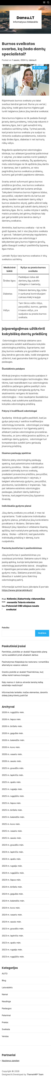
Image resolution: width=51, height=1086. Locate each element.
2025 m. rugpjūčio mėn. (13, 796)
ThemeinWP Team (35, 1074)
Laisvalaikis (7, 987)
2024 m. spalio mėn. (11, 859)
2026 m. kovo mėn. (11, 747)
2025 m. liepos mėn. (11, 803)
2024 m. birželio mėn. (12, 887)
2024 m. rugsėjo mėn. (12, 866)
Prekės (5, 1022)
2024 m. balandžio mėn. (13, 901)
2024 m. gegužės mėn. (12, 894)
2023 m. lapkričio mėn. (12, 935)
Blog (4, 980)
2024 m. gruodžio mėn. (13, 845)
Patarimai (6, 1015)
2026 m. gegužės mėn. (12, 733)
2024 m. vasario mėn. (12, 914)
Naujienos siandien (10, 1060)
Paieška (5, 627)
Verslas (5, 1036)
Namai (5, 994)
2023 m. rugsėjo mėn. (12, 949)
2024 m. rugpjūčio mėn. (13, 873)
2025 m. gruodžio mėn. (13, 768)
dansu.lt (32, 60)
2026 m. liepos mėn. (11, 719)
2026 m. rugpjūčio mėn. (13, 712)
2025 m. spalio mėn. (11, 782)
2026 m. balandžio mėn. (13, 740)
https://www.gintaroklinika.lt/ (17, 590)
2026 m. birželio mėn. (12, 726)
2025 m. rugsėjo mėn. (12, 789)
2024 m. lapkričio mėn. (12, 852)
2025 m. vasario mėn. (12, 831)
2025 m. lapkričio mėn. (12, 775)
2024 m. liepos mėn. (11, 880)
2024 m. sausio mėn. (11, 921)
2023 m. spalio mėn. (11, 942)
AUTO (4, 973)
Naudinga (6, 1001)
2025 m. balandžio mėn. (13, 817)
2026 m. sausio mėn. (11, 761)
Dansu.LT (25, 18)
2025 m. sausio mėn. (11, 838)
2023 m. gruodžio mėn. (13, 928)
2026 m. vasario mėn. (12, 754)
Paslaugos (6, 1008)
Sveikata (6, 1029)
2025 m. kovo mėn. (11, 824)
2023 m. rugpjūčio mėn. (13, 956)
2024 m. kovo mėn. (11, 908)
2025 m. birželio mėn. (12, 810)
